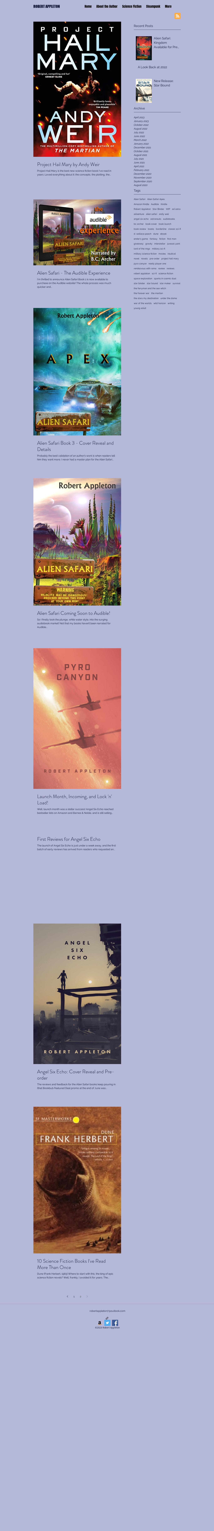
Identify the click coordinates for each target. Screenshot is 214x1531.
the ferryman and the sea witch (150, 288)
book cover (151, 224)
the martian (157, 293)
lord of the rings (142, 248)
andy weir (164, 214)
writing (171, 303)
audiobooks (169, 219)
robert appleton (142, 273)
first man (171, 239)
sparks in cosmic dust (165, 278)
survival (176, 283)
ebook (163, 234)
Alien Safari (139, 199)
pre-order (154, 258)
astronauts (155, 219)
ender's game (141, 239)
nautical (172, 253)
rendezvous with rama (145, 268)
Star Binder (158, 209)
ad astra (176, 209)
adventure (139, 214)
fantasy (153, 239)
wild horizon (160, 303)
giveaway (139, 243)
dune (155, 234)
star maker (165, 283)
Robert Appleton (142, 209)
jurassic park (173, 243)
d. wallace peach (142, 234)
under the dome (168, 298)
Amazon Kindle (141, 204)
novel (136, 258)
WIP (168, 209)
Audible (155, 204)
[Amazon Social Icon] (100, 1323)
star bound (152, 283)
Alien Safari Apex (156, 199)
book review (140, 229)
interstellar (159, 243)
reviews (170, 268)
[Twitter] (107, 1323)
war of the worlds (143, 303)
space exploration (143, 278)
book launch (165, 224)
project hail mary (170, 258)
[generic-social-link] (107, 1318)
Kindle (164, 204)
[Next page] (87, 1296)
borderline (161, 229)
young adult (140, 308)
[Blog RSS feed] (178, 16)
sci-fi (154, 273)
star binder (139, 283)
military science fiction (145, 253)
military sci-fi (158, 248)
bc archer (139, 224)
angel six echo (141, 219)
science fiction (166, 273)
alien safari (151, 214)
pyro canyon (140, 263)
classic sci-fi (174, 229)
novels (144, 258)
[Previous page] (67, 1296)
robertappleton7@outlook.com (107, 1310)
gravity (148, 243)
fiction (162, 239)
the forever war (141, 293)
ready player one (157, 263)
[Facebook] (115, 1323)
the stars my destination (146, 298)
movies (162, 253)
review (161, 268)
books (151, 229)
